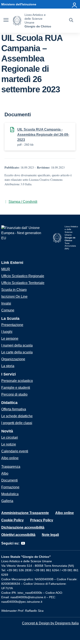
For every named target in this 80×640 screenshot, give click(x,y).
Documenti (9, 480)
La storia (7, 366)
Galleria (7, 501)
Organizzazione (13, 359)
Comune (7, 310)
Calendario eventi (14, 451)
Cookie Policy (12, 520)
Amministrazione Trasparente (25, 513)
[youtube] (23, 543)
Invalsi (6, 303)
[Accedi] (75, 4)
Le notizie (8, 444)
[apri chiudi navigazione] (6, 20)
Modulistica (10, 494)
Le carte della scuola (17, 352)
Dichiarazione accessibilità (22, 527)
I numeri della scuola (17, 345)
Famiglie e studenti (15, 387)
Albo (4, 473)
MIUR (5, 269)
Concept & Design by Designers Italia (50, 623)
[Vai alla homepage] (17, 20)
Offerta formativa (13, 409)
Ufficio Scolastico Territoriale (22, 283)
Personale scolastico (17, 381)
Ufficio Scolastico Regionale (22, 276)
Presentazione (12, 325)
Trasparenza (10, 466)
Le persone (9, 338)
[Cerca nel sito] (71, 20)
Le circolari (9, 437)
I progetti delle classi (16, 423)
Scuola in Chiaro (14, 290)
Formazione (10, 487)
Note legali (50, 535)
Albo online (10, 458)
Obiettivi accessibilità (18, 535)
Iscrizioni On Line (14, 296)
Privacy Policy (41, 520)
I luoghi (6, 331)
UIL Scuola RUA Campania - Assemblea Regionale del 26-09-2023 (43, 135)
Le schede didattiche (17, 416)
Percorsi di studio (14, 394)
